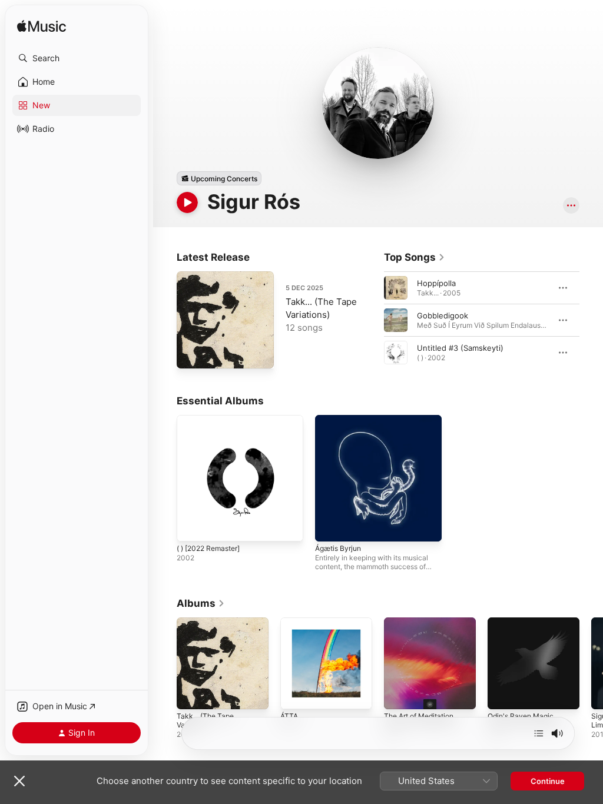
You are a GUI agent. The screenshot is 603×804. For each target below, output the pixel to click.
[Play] (187, 202)
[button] (76, 58)
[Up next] (539, 733)
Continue (548, 781)
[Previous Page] (372, 320)
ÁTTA (289, 716)
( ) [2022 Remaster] (208, 548)
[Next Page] (591, 320)
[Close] (19, 781)
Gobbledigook (442, 315)
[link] (414, 257)
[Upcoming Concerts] (219, 178)
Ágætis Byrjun (338, 548)
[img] (41, 27)
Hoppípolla (436, 283)
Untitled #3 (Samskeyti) (460, 348)
